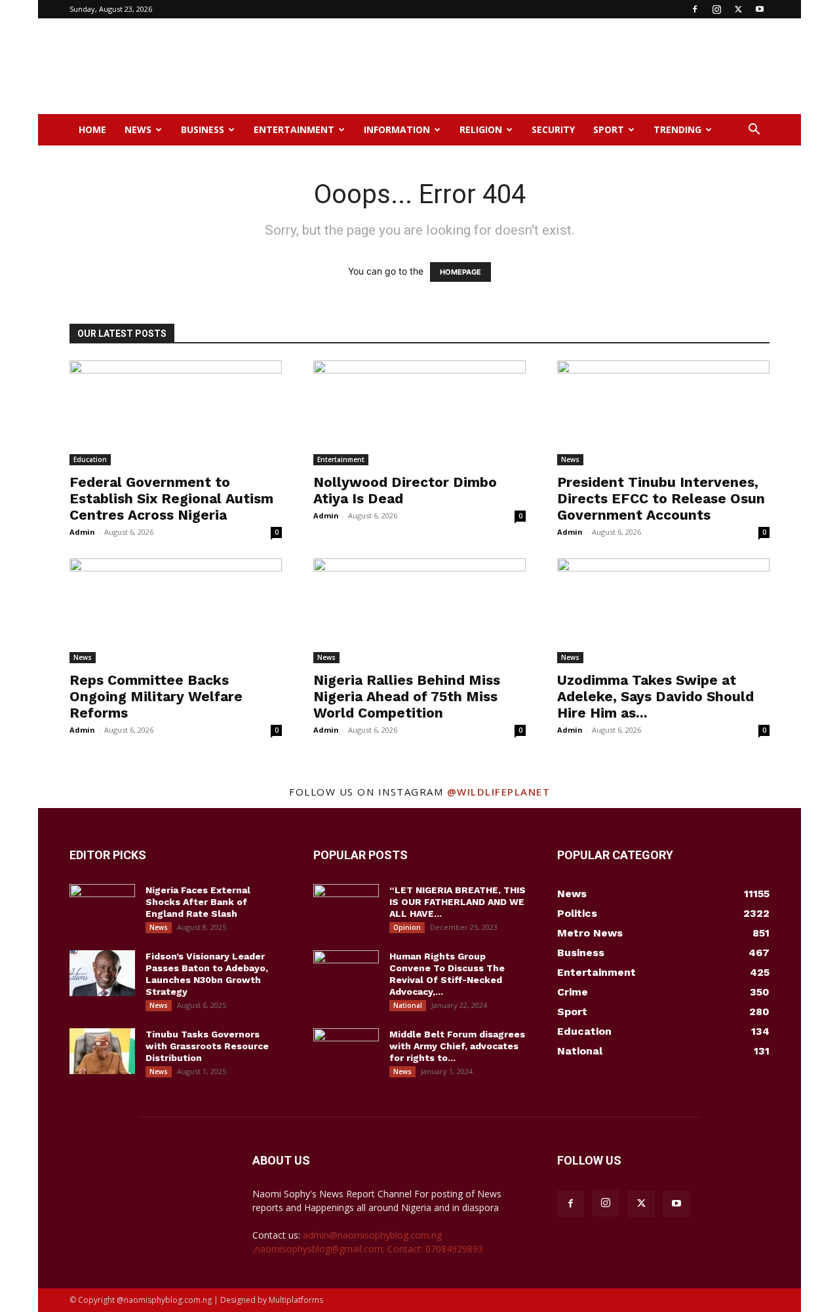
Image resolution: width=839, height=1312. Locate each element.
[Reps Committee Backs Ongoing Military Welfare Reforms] (175, 610)
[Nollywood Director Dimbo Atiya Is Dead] (419, 412)
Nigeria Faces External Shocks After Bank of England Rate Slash (198, 902)
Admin (82, 532)
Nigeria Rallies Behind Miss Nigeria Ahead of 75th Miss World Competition (406, 696)
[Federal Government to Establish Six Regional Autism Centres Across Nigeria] (175, 412)
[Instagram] (716, 9)
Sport (608, 129)
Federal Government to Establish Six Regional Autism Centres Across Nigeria (171, 498)
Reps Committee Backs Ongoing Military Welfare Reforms (156, 696)
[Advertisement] (531, 66)
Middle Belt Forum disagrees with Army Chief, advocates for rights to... (457, 1046)
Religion (480, 129)
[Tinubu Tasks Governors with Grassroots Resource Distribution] (102, 1051)
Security (553, 129)
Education (90, 459)
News (138, 129)
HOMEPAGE (460, 272)
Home (92, 129)
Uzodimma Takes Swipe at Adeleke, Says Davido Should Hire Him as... (655, 696)
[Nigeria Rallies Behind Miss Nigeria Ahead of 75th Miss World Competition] (419, 610)
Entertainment (294, 129)
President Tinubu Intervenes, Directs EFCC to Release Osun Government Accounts (661, 498)
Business (202, 129)
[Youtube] (760, 9)
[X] (738, 9)
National (407, 1005)
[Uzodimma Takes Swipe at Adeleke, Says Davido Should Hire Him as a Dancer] (663, 610)
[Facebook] (695, 9)
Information (397, 129)
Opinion (407, 927)
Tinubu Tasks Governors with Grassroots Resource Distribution (207, 1046)
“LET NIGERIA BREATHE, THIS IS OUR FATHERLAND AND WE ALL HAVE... (457, 902)
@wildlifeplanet (499, 791)
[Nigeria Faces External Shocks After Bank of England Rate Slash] (102, 907)
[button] (754, 131)
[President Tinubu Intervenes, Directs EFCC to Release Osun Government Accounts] (663, 412)
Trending (677, 129)
